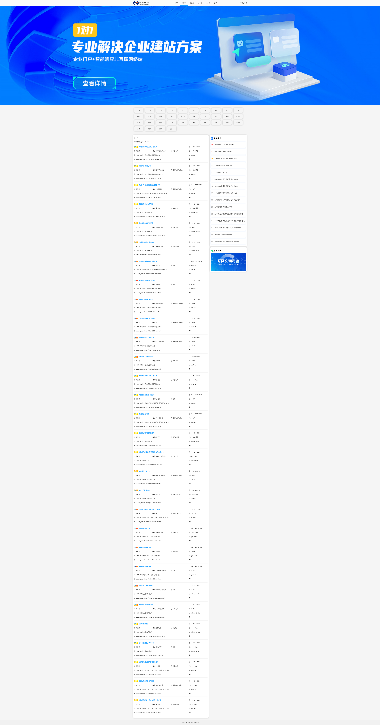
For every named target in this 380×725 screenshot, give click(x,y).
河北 (138, 129)
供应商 (184, 3)
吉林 (149, 129)
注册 (245, 3)
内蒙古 (238, 123)
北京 (149, 110)
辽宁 (194, 116)
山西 (205, 116)
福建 (227, 123)
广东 (205, 110)
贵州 (160, 123)
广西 (149, 116)
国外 (160, 129)
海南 (138, 123)
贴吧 (215, 3)
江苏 (238, 110)
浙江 (182, 110)
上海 (138, 110)
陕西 (216, 116)
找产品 (208, 3)
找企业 (200, 3)
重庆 (194, 110)
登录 (241, 3)
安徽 (227, 116)
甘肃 (194, 123)
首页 (176, 3)
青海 (205, 123)
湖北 (227, 110)
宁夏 (216, 123)
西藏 (182, 123)
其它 (171, 129)
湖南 (216, 110)
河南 (171, 116)
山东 (160, 116)
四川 (138, 116)
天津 (160, 110)
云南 (171, 123)
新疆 (149, 123)
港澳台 (238, 116)
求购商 (192, 3)
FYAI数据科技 (195, 723)
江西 (171, 110)
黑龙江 (183, 116)
